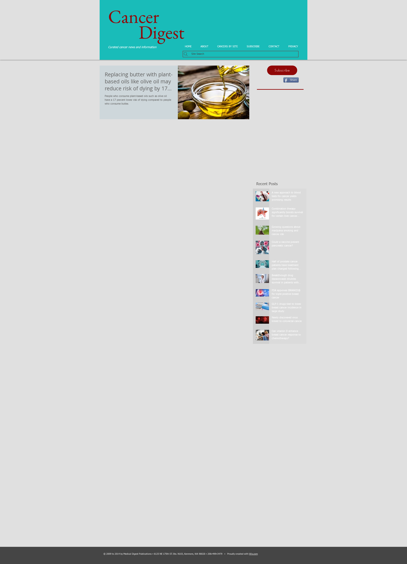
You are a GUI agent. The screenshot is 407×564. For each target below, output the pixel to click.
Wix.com (253, 554)
